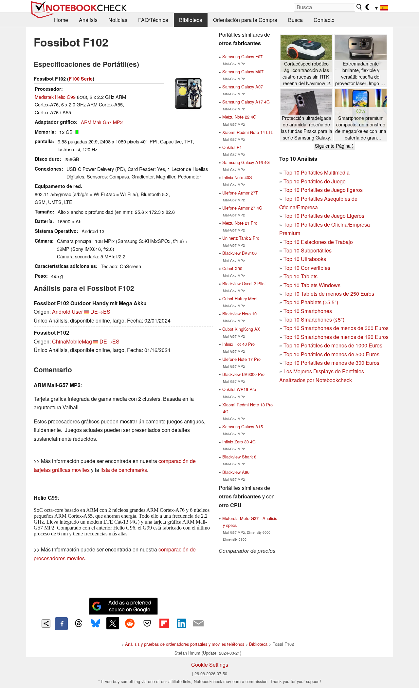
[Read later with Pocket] (147, 623)
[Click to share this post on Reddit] (130, 623)
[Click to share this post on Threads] (78, 623)
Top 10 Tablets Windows (311, 285)
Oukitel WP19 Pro (239, 389)
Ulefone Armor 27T (240, 193)
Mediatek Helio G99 (55, 96)
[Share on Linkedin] (181, 623)
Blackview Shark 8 (239, 457)
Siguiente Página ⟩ (334, 145)
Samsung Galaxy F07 (242, 56)
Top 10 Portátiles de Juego (314, 181)
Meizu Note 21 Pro (239, 223)
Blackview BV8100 (239, 253)
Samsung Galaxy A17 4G (246, 102)
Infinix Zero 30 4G (239, 441)
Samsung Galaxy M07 (243, 71)
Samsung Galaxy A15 (242, 426)
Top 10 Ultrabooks (304, 259)
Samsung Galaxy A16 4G (246, 162)
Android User (67, 311)
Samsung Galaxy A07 (242, 87)
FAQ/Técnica (153, 20)
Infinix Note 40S (237, 177)
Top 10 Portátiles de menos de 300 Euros (331, 362)
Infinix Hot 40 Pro (238, 344)
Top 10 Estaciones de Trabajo (318, 242)
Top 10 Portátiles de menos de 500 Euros (331, 354)
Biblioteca (190, 20)
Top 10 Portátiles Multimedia (316, 172)
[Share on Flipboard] (164, 623)
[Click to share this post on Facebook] (61, 623)
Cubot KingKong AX (241, 329)
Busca (295, 20)
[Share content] (46, 623)
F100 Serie (81, 78)
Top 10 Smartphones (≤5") (313, 319)
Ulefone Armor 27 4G (242, 208)
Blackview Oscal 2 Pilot (244, 283)
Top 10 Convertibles (306, 267)
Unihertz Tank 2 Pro (240, 238)
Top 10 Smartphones (307, 311)
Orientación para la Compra (245, 20)
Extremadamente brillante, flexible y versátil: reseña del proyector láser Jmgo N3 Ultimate (360, 73)
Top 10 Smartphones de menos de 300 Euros (336, 328)
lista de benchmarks (123, 470)
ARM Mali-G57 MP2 (102, 122)
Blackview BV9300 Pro (243, 374)
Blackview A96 (235, 472)
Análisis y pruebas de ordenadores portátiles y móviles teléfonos (184, 644)
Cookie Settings (209, 664)
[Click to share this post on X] (112, 623)
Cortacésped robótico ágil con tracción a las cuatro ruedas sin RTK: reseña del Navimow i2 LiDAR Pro (306, 73)
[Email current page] (198, 623)
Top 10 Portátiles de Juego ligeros (323, 190)
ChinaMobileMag (72, 341)
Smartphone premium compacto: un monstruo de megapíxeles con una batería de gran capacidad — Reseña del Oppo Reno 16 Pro (360, 128)
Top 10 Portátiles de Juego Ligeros (323, 215)
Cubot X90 (232, 268)
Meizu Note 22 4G (239, 117)
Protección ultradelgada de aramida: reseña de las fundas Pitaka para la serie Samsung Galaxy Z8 (306, 128)
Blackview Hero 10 (239, 313)
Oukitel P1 (232, 147)
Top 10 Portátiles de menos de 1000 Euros (332, 345)
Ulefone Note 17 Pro (241, 359)
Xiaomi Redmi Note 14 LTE (248, 132)
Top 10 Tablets (300, 276)
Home (61, 20)
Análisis (88, 20)
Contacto (324, 20)
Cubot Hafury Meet (240, 298)
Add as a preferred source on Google (129, 606)
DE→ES (100, 311)
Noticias (117, 20)
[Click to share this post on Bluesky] (95, 623)
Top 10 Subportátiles (307, 250)
